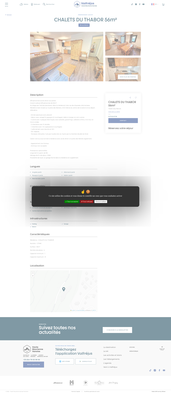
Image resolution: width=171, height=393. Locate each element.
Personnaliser (100, 201)
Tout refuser (87, 201)
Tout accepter (72, 201)
